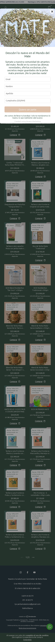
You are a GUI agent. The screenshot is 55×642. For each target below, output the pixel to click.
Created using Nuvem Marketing (27, 121)
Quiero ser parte (27, 109)
